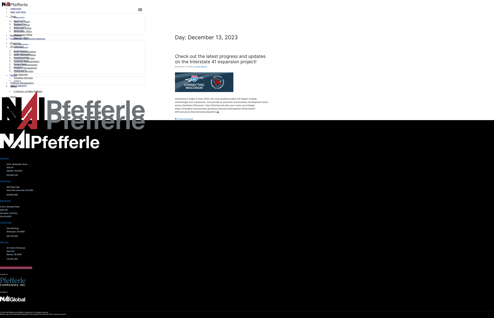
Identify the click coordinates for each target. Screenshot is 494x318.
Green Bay (5, 181)
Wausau (4, 242)
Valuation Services (23, 78)
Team (13, 16)
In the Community (185, 119)
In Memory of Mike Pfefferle (28, 91)
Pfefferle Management (22, 83)
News (13, 96)
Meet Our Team (18, 12)
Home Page (15, 9)
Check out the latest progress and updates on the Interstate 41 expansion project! (220, 59)
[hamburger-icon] (140, 10)
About (13, 86)
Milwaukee (5, 201)
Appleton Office (19, 17)
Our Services (17, 46)
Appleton (4, 158)
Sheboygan (6, 222)
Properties (15, 43)
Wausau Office (21, 38)
